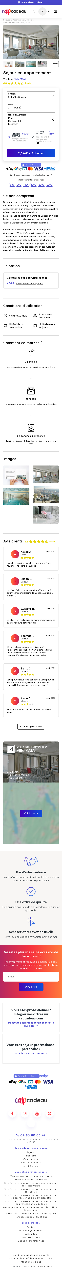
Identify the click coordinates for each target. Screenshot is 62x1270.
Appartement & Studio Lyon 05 (16, 22)
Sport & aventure (31, 1162)
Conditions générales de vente (31, 1255)
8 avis (27, 83)
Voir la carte (31, 813)
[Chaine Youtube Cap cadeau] (37, 1113)
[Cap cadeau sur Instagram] (25, 1113)
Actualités (31, 1234)
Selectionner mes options (29, 283)
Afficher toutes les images (54, 64)
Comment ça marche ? (31, 1230)
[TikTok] (31, 1123)
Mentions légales (31, 1261)
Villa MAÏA (20, 78)
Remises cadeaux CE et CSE (31, 1217)
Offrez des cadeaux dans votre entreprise (31, 1213)
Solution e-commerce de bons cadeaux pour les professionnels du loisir (31, 1202)
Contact (31, 1227)
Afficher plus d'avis (31, 726)
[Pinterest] (49, 1113)
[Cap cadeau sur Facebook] (12, 1113)
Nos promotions (31, 1237)
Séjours (6, 20)
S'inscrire (31, 986)
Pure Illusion (45, 1266)
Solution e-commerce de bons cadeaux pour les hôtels (31, 1190)
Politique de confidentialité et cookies (31, 1258)
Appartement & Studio (22, 20)
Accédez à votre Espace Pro (31, 1179)
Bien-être (31, 1155)
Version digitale (21, 135)
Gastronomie (31, 1159)
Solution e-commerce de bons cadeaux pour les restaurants (31, 1184)
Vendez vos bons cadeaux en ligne (31, 1176)
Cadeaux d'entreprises (31, 1240)
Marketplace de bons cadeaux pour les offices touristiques (31, 1208)
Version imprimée (45, 132)
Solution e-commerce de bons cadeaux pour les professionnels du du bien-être (31, 1196)
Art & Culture (31, 1166)
